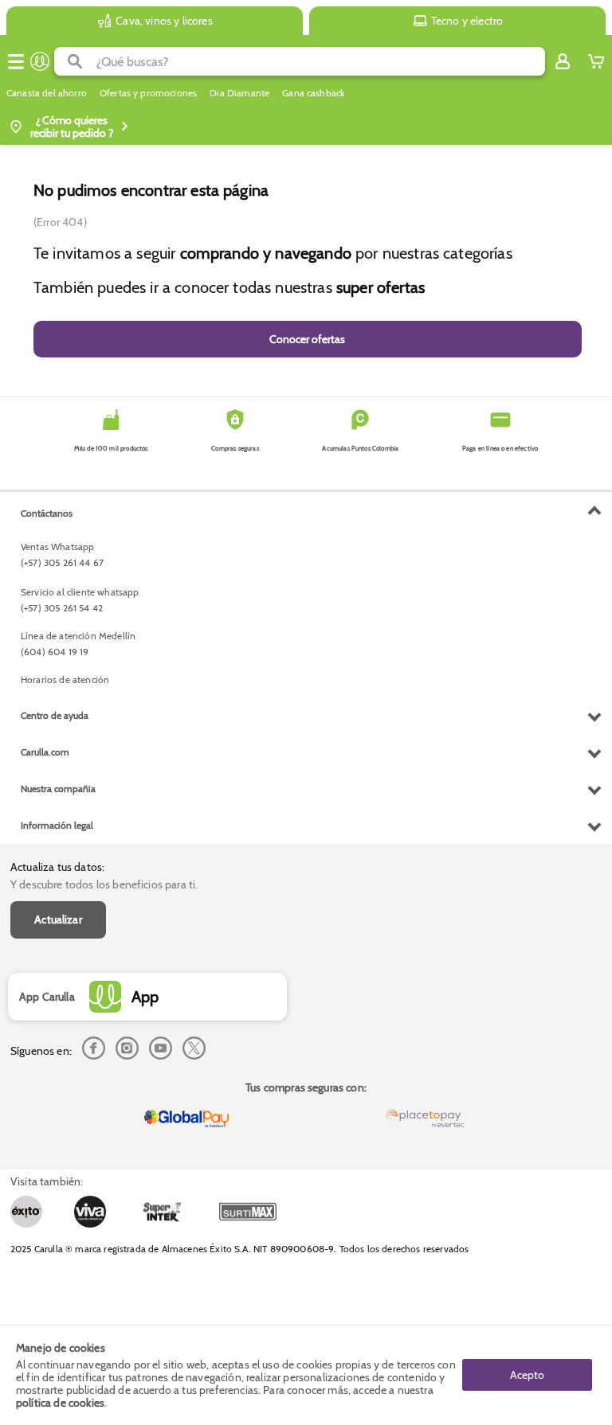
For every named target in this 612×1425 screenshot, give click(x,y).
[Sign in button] (562, 61)
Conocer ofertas (307, 339)
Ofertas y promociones (148, 93)
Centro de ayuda (54, 715)
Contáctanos (47, 513)
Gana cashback (313, 93)
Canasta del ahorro (46, 93)
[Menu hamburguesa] (16, 61)
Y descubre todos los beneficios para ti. (104, 884)
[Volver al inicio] (39, 61)
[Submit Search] (75, 61)
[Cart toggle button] (596, 61)
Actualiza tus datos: (57, 867)
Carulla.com (45, 752)
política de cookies (60, 1403)
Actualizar (58, 919)
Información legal (57, 825)
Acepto (527, 1375)
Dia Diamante (239, 93)
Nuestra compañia (58, 788)
